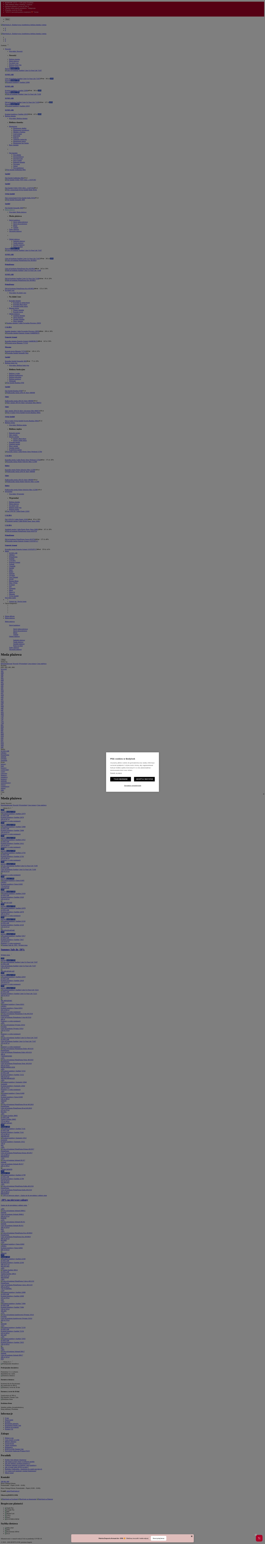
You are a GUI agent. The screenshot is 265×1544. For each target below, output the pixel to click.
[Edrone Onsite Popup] (132, 772)
